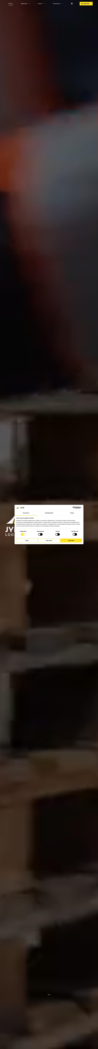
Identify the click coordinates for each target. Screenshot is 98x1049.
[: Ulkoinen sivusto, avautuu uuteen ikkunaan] (75, 508)
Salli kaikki (71, 540)
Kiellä (26, 540)
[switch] (40, 534)
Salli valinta (49, 540)
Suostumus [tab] (26, 513)
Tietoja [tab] (72, 513)
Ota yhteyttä (85, 3)
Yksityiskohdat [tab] (49, 513)
